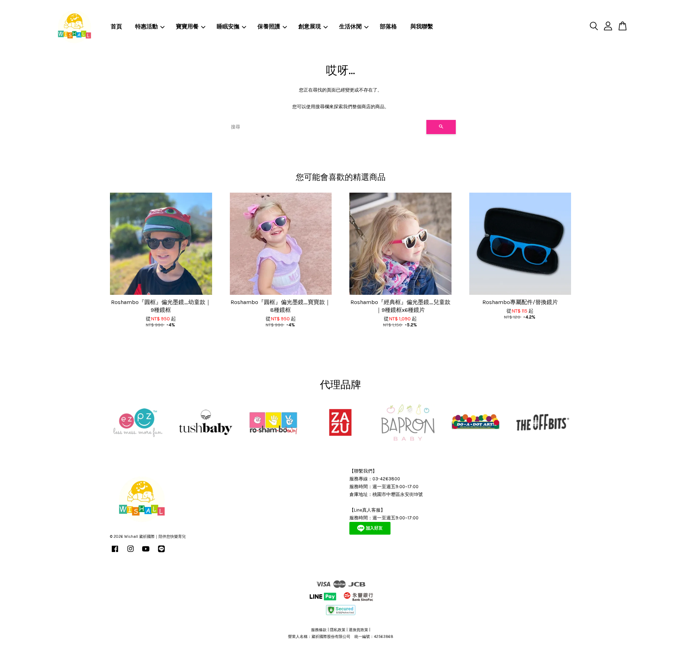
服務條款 (319, 630)
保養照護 (269, 26)
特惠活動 (146, 26)
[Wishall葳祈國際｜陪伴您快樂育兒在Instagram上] (130, 552)
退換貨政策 (358, 630)
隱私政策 (337, 630)
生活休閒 (350, 26)
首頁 (116, 26)
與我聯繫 (421, 26)
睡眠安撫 (228, 26)
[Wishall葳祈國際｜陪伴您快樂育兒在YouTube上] (146, 552)
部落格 (388, 26)
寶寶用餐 (187, 26)
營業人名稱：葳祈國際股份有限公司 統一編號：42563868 (340, 636)
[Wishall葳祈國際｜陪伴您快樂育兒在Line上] (161, 552)
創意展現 (309, 26)
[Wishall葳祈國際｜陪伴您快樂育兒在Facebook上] (115, 552)
